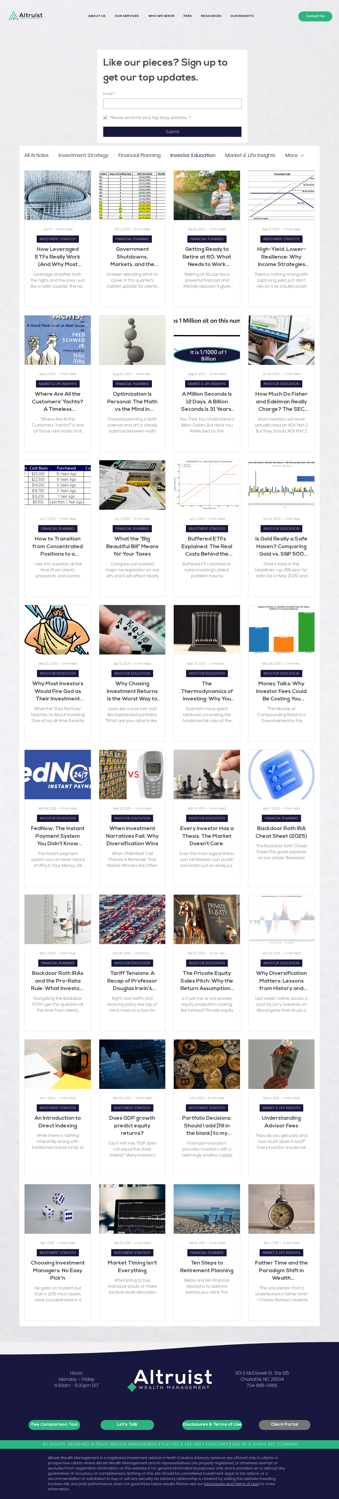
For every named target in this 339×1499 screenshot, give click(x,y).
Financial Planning (139, 155)
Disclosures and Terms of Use (231, 1483)
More (291, 155)
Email (109, 93)
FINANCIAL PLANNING (132, 238)
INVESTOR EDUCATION (281, 383)
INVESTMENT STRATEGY (58, 238)
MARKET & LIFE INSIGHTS (58, 383)
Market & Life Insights (250, 155)
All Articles (36, 155)
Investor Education (192, 155)
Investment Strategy (83, 155)
